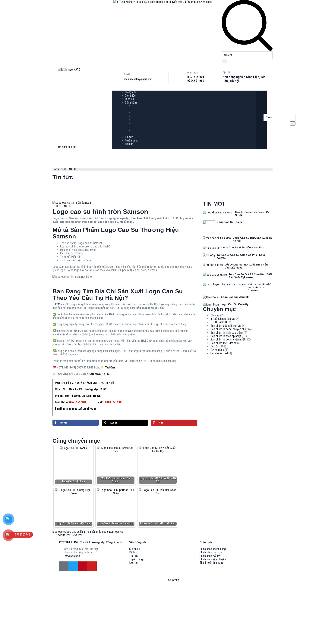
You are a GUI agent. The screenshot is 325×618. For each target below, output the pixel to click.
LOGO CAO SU (68, 169)
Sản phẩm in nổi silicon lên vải (149, 126)
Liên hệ (129, 144)
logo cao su (59, 531)
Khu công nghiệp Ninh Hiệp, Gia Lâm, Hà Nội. (244, 79)
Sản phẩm (131, 102)
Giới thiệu (130, 95)
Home (56, 169)
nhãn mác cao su (100, 531)
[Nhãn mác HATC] (69, 69)
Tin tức (129, 137)
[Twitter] (73, 566)
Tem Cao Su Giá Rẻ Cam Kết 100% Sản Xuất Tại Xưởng (250, 276)
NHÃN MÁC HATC (98, 374)
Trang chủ (131, 92)
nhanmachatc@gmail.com (138, 79)
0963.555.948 (195, 77)
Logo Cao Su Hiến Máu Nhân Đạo (242, 247)
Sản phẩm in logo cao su (146, 123)
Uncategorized (219, 353)
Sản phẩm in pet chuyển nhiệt (149, 113)
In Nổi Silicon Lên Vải (222, 319)
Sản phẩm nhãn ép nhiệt (146, 106)
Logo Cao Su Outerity (234, 304)
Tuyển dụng (131, 140)
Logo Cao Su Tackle (230, 221)
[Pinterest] (82, 566)
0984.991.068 (195, 80)
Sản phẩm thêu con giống (147, 133)
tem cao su (116, 531)
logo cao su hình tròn (78, 531)
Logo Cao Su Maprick (235, 296)
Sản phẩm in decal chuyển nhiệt (229, 329)
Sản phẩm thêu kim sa (145, 130)
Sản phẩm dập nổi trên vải (147, 120)
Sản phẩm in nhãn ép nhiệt (225, 336)
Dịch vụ (129, 99)
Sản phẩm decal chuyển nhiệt (149, 109)
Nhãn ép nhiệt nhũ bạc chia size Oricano (259, 287)
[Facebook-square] (63, 566)
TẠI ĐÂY (110, 367)
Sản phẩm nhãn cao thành (147, 116)
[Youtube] (92, 566)
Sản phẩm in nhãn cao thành (226, 332)
